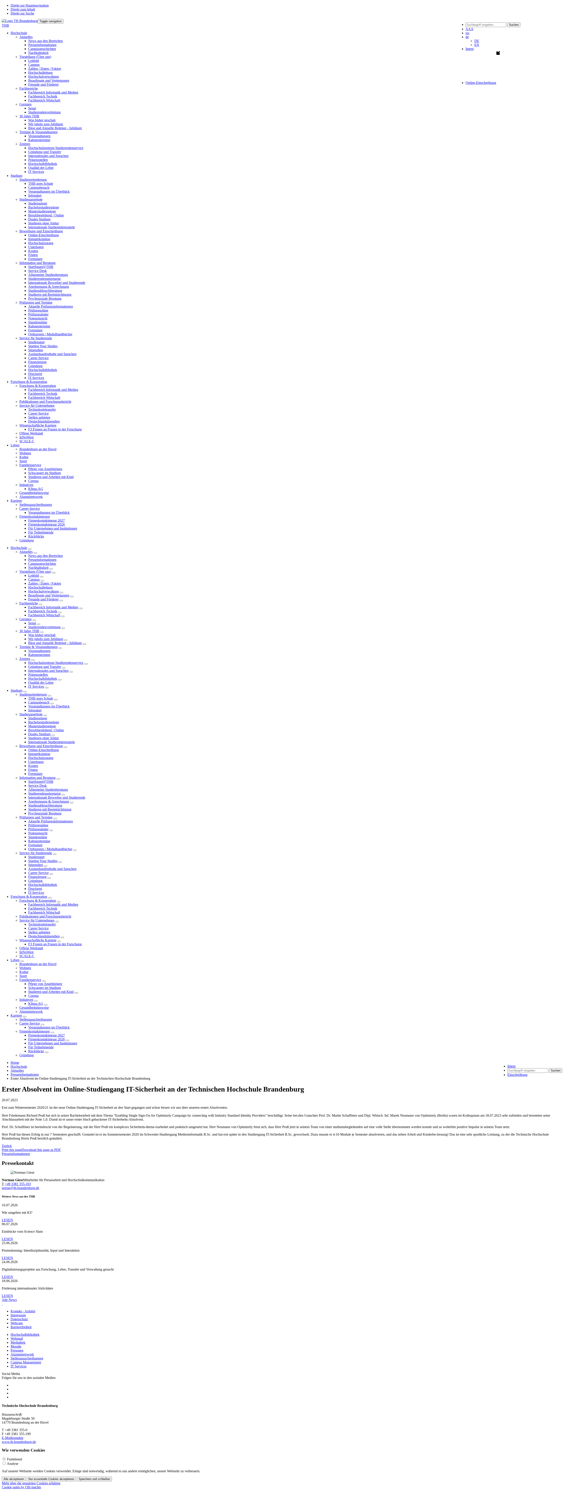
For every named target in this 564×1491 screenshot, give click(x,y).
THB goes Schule (40, 183)
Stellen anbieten (39, 417)
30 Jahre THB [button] (29, 116)
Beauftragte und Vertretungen (48, 80)
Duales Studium (39, 219)
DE (476, 41)
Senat (32, 108)
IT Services (36, 172)
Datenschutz (19, 1319)
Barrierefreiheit (21, 1327)
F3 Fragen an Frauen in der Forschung (55, 429)
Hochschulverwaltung (43, 76)
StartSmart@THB (40, 267)
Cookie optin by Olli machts (21, 1487)
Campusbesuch (38, 187)
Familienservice (30, 980)
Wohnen (25, 453)
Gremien (25, 619)
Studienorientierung (33, 694)
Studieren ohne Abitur (43, 223)
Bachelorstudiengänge (43, 207)
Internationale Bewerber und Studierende (56, 283)
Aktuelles (26, 552)
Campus (34, 65)
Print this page (12, 1150)
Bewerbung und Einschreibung (41, 746)
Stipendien (35, 350)
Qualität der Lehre (41, 168)
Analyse (12, 1463)
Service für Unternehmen (36, 920)
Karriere (16, 1015)
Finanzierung (37, 362)
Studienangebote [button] (31, 199)
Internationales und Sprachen (48, 156)
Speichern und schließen (94, 1479)
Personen (17, 1350)
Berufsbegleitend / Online (46, 215)
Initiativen (26, 999)
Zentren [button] (24, 144)
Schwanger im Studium (44, 473)
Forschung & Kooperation (29, 896)
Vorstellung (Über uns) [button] (35, 57)
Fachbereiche (28, 603)
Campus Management (26, 1362)
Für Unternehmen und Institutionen (52, 528)
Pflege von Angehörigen (45, 469)
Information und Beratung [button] (37, 263)
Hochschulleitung (40, 72)
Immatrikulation (39, 239)
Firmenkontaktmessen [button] (34, 516)
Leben (15, 960)
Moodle (16, 1346)
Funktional (14, 1459)
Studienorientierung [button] (33, 179)
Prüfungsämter (38, 314)
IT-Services (36, 378)
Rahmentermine (39, 140)
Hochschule (19, 548)
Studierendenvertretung (44, 112)
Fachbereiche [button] (28, 88)
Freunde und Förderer (43, 84)
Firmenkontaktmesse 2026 (46, 524)
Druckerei (35, 374)
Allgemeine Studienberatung (48, 275)
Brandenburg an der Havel (37, 449)
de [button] (467, 37)
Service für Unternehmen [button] (36, 405)
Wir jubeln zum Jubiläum (45, 124)
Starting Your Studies (43, 346)
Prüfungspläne (38, 310)
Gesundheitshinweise (34, 493)
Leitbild (33, 61)
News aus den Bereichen (45, 41)
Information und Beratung (37, 778)
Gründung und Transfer (44, 152)
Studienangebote (31, 714)
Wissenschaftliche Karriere (37, 940)
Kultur (23, 457)
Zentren (24, 659)
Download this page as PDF (41, 1150)
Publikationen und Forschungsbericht (45, 401)
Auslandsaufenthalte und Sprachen (52, 354)
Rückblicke (36, 536)
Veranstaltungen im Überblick (49, 191)
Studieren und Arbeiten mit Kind (51, 477)
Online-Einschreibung (43, 235)
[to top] (2, 1304)
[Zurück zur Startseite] (20, 21)
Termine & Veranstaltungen (38, 647)
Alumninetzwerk (31, 497)
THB (5, 25)
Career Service (38, 358)
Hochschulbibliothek (42, 164)
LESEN (7, 1220)
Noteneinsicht (37, 318)
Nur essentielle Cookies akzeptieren (51, 1479)
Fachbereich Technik (42, 96)
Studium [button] (16, 175)
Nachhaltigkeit (38, 53)
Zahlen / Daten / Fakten (44, 68)
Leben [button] (15, 445)
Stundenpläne (37, 322)
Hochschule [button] (19, 33)
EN (476, 45)
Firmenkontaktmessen (34, 1031)
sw (467, 33)
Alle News (9, 1300)
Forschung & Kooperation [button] (29, 382)
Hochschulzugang (40, 243)
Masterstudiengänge (42, 211)
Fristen (33, 255)
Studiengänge (37, 203)
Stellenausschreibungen (35, 504)
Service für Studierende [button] (35, 338)
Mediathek (18, 1342)
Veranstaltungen (39, 136)
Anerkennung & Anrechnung (48, 286)
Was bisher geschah (42, 120)
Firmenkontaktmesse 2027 (46, 520)
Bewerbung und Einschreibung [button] (41, 231)
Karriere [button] (16, 501)
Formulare (35, 259)
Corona (33, 481)
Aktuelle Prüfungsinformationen (50, 306)
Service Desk (37, 271)
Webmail (17, 1338)
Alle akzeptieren (14, 1479)
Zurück (7, 1146)
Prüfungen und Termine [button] (35, 302)
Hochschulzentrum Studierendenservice (55, 148)
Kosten (33, 251)
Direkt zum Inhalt (23, 9)
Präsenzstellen (38, 160)
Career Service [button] (29, 508)
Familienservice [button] (30, 465)
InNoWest (26, 437)
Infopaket (34, 195)
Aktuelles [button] (26, 37)
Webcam (17, 1323)
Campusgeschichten (42, 49)
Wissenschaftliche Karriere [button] (37, 425)
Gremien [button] (25, 104)
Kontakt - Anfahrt (23, 1311)
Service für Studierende (35, 853)
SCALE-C (26, 441)
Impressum (18, 1315)
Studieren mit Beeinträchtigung (49, 294)
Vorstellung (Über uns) (35, 571)
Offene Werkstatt (31, 433)
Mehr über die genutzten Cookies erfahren (31, 1483)
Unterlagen (36, 247)
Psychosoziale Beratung (44, 298)
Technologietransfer (42, 409)
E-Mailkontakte (12, 1438)
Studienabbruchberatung (45, 290)
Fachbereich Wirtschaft (44, 100)
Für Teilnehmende (41, 532)
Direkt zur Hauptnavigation (30, 5)
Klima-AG (35, 489)
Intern (470, 49)
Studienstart (36, 342)
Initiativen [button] (26, 485)
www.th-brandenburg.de (19, 1442)
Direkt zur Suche (22, 13)
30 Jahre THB (29, 631)
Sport (23, 461)
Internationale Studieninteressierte (51, 227)
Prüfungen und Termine (35, 817)
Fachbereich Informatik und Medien (53, 92)
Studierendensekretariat (44, 279)
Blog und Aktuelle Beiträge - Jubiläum (55, 128)
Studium (16, 690)
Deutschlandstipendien (44, 421)
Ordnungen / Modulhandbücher (50, 334)
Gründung (35, 366)
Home (15, 1062)
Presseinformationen (42, 45)
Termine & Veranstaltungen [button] (38, 132)
